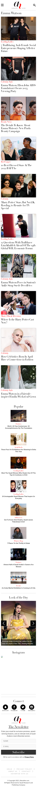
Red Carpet (5, 162)
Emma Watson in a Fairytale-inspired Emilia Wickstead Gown (18, 395)
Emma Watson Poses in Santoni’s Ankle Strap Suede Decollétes (18, 284)
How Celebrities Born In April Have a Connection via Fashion (17, 358)
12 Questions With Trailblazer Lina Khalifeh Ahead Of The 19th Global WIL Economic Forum (18, 245)
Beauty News (6, 122)
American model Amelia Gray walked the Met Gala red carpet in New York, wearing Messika (17, 642)
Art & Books (18, 447)
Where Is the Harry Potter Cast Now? (17, 321)
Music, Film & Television (11, 316)
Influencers (18, 518)
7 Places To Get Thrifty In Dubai (18, 543)
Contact (26, 771)
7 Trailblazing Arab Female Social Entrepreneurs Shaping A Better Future (18, 48)
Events (18, 586)
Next (33, 623)
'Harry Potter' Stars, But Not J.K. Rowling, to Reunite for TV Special (18, 205)
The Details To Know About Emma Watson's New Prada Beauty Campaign (15, 128)
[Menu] (2, 5)
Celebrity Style (7, 82)
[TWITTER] (22, 707)
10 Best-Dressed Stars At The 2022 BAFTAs (16, 167)
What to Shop (18, 541)
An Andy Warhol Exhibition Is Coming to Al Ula (18, 588)
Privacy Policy (29, 757)
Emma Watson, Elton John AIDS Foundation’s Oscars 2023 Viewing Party (18, 88)
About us (12, 771)
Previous (4, 623)
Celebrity (4, 199)
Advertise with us (19, 774)
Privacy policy (24, 769)
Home (9, 769)
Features (18, 424)
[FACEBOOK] (14, 707)
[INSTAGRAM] (31, 707)
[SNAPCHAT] (5, 707)
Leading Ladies (7, 42)
